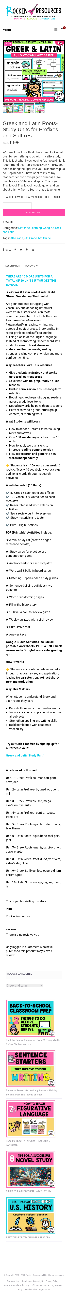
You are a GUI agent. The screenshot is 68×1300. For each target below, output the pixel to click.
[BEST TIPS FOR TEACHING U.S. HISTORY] (30, 1215)
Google (47, 228)
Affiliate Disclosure (40, 1285)
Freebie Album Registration (37, 1289)
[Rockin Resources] (34, 12)
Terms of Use (13, 1281)
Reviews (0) (31, 265)
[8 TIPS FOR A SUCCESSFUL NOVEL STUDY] (30, 1169)
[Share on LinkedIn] (27, 249)
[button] (61, 44)
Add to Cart (34, 212)
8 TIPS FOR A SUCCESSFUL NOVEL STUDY (28, 1191)
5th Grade (30, 238)
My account (57, 1285)
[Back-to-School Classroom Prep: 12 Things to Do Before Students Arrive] (30, 1018)
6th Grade (44, 238)
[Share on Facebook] (15, 249)
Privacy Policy (52, 1281)
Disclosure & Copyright (32, 1281)
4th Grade (16, 238)
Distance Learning (30, 228)
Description (12, 265)
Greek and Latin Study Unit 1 (25, 755)
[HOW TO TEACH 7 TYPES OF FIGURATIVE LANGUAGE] (30, 1119)
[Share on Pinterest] (33, 249)
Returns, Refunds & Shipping (16, 1285)
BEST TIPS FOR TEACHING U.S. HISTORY (28, 1237)
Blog (20, 1289)
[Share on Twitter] (21, 249)
